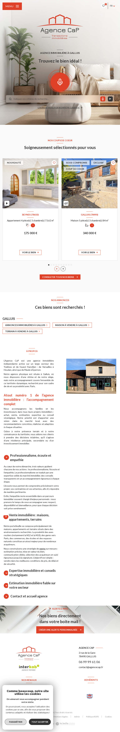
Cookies (108, 717)
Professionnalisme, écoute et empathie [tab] (30, 458)
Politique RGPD (92, 716)
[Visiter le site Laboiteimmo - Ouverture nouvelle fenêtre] (65, 724)
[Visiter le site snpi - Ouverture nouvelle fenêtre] (89, 696)
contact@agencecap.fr (91, 667)
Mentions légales (61, 716)
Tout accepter (40, 721)
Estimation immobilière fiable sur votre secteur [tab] (32, 585)
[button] (63, 268)
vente (42, 548)
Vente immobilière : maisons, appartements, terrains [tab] (29, 517)
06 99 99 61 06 (89, 662)
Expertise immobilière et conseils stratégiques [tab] (32, 573)
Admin (77, 716)
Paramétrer (15, 721)
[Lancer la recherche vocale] (60, 81)
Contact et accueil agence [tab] (29, 596)
